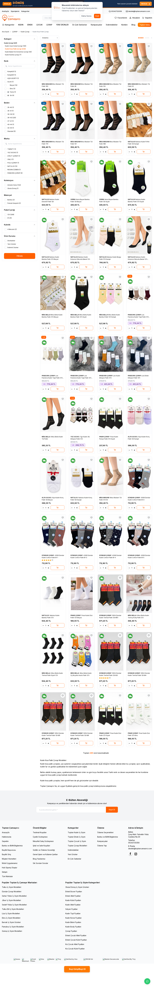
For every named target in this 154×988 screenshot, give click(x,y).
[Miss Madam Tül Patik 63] (139, 62)
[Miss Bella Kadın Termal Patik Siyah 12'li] (53, 651)
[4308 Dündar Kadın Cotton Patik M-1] (53, 533)
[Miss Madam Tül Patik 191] (82, 120)
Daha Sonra (86, 16)
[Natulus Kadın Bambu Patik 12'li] (53, 594)
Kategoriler (25, 11)
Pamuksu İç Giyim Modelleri (13, 927)
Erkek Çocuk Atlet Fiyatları (75, 935)
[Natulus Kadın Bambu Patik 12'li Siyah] (139, 177)
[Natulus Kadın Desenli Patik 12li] (53, 177)
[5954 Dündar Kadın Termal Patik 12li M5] (53, 711)
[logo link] (11, 17)
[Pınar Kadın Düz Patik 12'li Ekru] (139, 711)
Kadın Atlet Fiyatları (72, 905)
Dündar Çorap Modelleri (11, 891)
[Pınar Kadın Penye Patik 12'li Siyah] (110, 415)
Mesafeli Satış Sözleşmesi (43, 841)
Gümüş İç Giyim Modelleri (12, 931)
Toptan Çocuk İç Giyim (77, 841)
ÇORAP (49, 25)
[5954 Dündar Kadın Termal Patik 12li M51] (110, 594)
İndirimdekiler (111, 25)
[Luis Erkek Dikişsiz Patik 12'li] (139, 354)
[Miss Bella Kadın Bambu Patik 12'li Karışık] (110, 293)
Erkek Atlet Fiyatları (73, 896)
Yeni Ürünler (73, 854)
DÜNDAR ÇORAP (134, 498)
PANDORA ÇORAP (134, 315)
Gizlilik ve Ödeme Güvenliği (44, 850)
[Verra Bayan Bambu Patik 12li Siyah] (110, 177)
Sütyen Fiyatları (71, 909)
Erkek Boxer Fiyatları (73, 891)
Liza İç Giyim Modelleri (11, 913)
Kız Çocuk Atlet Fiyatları (74, 944)
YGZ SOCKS (75, 437)
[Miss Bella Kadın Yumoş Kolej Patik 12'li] (139, 594)
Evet (97, 16)
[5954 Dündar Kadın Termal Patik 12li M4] (139, 651)
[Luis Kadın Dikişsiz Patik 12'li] (110, 354)
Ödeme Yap (102, 846)
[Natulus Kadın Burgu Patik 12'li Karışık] (110, 235)
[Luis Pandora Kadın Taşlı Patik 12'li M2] (53, 354)
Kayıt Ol (112, 810)
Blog (133, 25)
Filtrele (20, 256)
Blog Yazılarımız (39, 859)
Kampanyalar (96, 25)
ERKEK (30, 25)
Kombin (124, 25)
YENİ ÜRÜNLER (62, 25)
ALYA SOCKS (133, 437)
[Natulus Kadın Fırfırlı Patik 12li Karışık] (139, 120)
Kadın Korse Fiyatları (73, 918)
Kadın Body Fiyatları (73, 927)
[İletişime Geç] (147, 981)
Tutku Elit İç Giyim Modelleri (13, 909)
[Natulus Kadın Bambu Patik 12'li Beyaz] (53, 235)
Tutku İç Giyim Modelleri (11, 887)
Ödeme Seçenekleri (105, 832)
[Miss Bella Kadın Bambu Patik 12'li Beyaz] (53, 293)
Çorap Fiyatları (71, 931)
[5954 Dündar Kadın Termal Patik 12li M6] (82, 711)
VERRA (73, 199)
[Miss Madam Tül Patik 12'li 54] (110, 476)
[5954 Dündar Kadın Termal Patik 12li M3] (110, 651)
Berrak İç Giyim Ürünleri (11, 922)
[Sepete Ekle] (57, 94)
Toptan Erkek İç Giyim (76, 837)
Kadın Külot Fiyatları (73, 900)
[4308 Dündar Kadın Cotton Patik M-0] (139, 476)
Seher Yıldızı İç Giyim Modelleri (14, 896)
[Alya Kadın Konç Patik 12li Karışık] (139, 415)
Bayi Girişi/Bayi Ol (77, 969)
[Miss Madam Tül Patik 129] (110, 62)
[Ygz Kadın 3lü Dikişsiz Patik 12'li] (82, 415)
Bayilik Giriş (6, 854)
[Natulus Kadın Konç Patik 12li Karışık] (82, 476)
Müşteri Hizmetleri (9, 859)
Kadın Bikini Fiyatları (73, 922)
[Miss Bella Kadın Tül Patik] (53, 415)
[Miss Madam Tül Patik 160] (53, 62)
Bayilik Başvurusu (9, 850)
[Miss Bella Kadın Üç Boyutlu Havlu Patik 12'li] (82, 651)
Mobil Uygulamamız (9, 863)
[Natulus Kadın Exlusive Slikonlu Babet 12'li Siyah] (139, 235)
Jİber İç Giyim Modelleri (11, 900)
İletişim (4, 872)
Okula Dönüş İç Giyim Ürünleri (77, 887)
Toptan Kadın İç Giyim (76, 832)
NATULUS (131, 142)
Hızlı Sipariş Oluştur (9, 868)
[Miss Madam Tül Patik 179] (53, 120)
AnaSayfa (5, 11)
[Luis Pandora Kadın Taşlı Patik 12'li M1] (139, 293)
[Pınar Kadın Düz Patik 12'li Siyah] (110, 711)
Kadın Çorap (25, 32)
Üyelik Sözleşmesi (40, 837)
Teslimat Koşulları (40, 832)
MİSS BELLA (46, 315)
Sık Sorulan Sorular (40, 863)
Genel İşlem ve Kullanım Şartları (45, 854)
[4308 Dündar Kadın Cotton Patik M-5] (139, 533)
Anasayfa (5, 832)
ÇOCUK (39, 25)
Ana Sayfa (5, 32)
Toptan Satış (144, 25)
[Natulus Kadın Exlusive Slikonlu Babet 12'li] (82, 235)
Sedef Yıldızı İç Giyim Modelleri (14, 905)
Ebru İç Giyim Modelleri (11, 918)
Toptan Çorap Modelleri (77, 846)
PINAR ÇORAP (104, 437)
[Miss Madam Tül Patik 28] (82, 62)
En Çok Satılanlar (79, 25)
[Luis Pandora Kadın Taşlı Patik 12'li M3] (82, 354)
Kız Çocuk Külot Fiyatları (75, 949)
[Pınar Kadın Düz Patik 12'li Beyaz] (82, 594)
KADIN (20, 25)
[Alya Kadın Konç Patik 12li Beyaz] (53, 476)
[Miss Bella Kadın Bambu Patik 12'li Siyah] (82, 293)
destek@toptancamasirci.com (140, 849)
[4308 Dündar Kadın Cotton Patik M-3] (82, 533)
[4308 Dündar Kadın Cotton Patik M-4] (110, 533)
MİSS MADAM (47, 84)
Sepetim (5, 841)
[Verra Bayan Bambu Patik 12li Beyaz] (82, 177)
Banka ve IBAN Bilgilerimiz (12, 846)
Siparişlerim (15, 11)
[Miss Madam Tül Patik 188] (110, 120)
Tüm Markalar (7, 876)
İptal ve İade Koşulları (41, 846)
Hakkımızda (6, 837)
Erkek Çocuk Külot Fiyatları (76, 940)
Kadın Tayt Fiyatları (72, 913)
